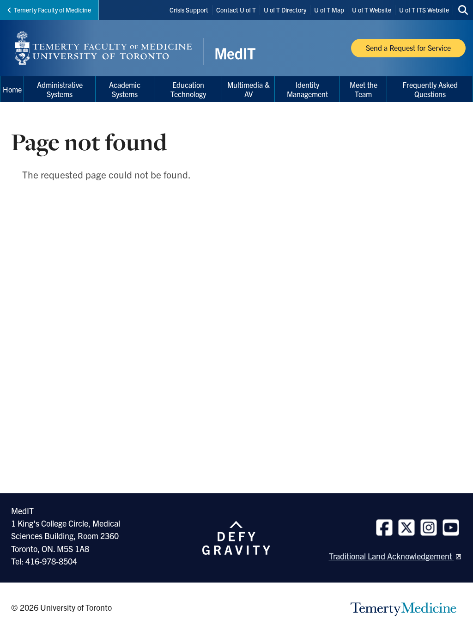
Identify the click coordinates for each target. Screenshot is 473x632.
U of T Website (371, 10)
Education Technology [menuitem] (188, 89)
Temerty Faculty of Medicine (52, 10)
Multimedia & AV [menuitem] (248, 89)
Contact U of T (236, 10)
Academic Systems (124, 89)
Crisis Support (189, 10)
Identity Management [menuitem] (307, 89)
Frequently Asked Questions (430, 89)
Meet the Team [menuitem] (363, 89)
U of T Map (329, 10)
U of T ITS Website (424, 10)
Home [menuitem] (12, 89)
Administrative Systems (60, 89)
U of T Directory (285, 10)
